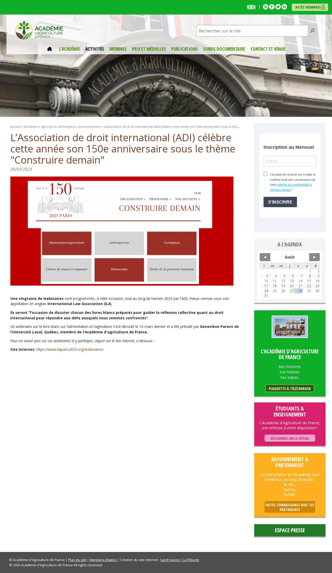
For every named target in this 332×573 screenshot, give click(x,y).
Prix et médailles (149, 49)
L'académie (69, 49)
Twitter (278, 7)
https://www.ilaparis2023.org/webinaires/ (70, 349)
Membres (118, 49)
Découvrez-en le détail (290, 438)
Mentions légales (103, 559)
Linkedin (284, 7)
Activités (94, 49)
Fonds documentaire (224, 49)
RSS (265, 7)
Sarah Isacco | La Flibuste (179, 559)
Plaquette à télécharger (290, 388)
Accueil (50, 49)
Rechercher (312, 31)
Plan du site (77, 559)
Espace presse (290, 530)
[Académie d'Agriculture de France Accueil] (39, 29)
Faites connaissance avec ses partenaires (289, 507)
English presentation (252, 7)
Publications (184, 49)
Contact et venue (268, 49)
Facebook (272, 7)
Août (290, 257)
